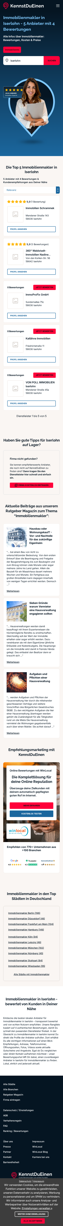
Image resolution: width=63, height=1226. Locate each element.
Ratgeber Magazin (13, 1094)
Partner (7, 1151)
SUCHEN (52, 60)
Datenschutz (10, 1110)
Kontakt (7, 1157)
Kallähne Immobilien (38, 338)
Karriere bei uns (40, 1157)
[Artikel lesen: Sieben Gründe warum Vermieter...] (17, 611)
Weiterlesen (13, 590)
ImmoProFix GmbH (37, 294)
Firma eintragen (11, 1099)
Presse (7, 1146)
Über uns (8, 1141)
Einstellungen (26, 1110)
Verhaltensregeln (12, 1120)
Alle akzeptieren (32, 1221)
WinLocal (37, 1146)
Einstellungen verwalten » (37, 1208)
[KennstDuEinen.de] (23, 6)
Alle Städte (9, 1084)
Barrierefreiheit (11, 1162)
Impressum (38, 1141)
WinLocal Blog (40, 1151)
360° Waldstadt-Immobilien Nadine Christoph (37, 254)
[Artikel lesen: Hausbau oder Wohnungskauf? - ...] (17, 537)
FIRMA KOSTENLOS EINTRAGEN (33, 485)
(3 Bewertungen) (40, 244)
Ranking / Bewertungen (15, 1131)
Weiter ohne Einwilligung (31, 1214)
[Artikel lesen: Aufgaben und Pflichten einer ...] (17, 682)
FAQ (5, 1125)
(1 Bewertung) (38, 201)
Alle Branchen (10, 1089)
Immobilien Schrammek (40, 208)
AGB (5, 1115)
